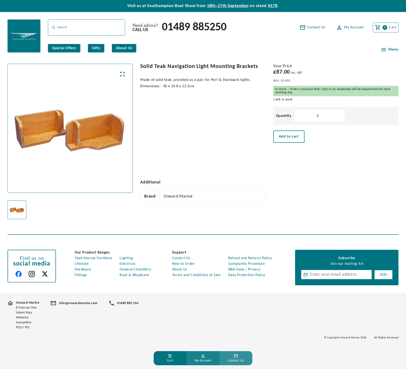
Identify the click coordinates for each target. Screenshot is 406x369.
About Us (179, 269)
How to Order (183, 264)
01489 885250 (194, 27)
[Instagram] (32, 274)
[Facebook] (18, 274)
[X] (45, 274)
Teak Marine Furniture (93, 258)
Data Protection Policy (246, 275)
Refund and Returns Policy (250, 258)
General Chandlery (135, 269)
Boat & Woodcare (134, 275)
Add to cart (289, 137)
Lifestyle (82, 264)
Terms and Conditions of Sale (196, 275)
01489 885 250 (127, 303)
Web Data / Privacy (244, 269)
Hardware (83, 269)
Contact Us (181, 258)
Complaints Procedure (246, 264)
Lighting (126, 258)
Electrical (127, 264)
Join (383, 274)
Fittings (81, 275)
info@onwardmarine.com (78, 303)
